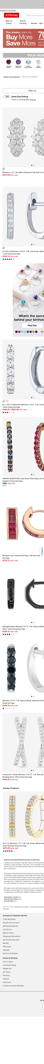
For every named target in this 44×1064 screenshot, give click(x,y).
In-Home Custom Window (13, 985)
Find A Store (8, 961)
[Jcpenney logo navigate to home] (11, 15)
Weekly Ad (7, 968)
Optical (6, 979)
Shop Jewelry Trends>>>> (12, 897)
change (33, 99)
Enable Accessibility (8, 10)
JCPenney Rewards (10, 926)
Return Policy (8, 933)
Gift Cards (7, 946)
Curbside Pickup (9, 965)
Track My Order (9, 919)
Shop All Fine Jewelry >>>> (13, 899)
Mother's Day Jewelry (22, 907)
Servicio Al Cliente (10, 953)
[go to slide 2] (33, 165)
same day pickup (19, 96)
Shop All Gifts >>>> (10, 901)
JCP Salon (7, 972)
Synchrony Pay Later (11, 940)
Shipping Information (11, 936)
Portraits (6, 975)
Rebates (6, 950)
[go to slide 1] (31, 165)
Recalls (6, 943)
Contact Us (7, 929)
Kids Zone (7, 982)
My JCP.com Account (11, 922)
